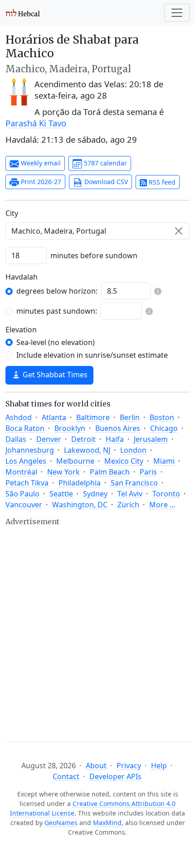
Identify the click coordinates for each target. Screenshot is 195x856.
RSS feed (161, 182)
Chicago (164, 428)
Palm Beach (110, 472)
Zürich (128, 505)
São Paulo (22, 494)
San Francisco (134, 483)
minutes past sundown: (56, 311)
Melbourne (75, 461)
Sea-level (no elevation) (55, 342)
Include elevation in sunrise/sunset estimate (92, 355)
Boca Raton (24, 428)
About (96, 766)
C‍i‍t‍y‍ (11, 213)
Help (159, 766)
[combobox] (97, 231)
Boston (162, 417)
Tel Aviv (129, 494)
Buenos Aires (117, 428)
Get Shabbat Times (54, 375)
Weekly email (40, 163)
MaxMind (107, 822)
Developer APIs (115, 776)
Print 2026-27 (40, 181)
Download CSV (105, 181)
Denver (48, 439)
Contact (66, 776)
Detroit (83, 439)
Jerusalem (151, 439)
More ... (162, 505)
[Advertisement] (97, 625)
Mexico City (123, 461)
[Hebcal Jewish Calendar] (22, 13)
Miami (164, 461)
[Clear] (178, 230)
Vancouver (23, 505)
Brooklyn (69, 428)
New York (63, 472)
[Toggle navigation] (177, 13)
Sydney (95, 494)
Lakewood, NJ (87, 450)
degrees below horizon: (57, 291)
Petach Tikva (27, 483)
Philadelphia (79, 483)
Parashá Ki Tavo (35, 123)
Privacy (129, 766)
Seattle (61, 494)
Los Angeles (25, 461)
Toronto (166, 494)
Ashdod (18, 417)
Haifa (115, 439)
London (133, 450)
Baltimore (93, 417)
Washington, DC (79, 505)
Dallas (15, 439)
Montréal (21, 472)
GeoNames (61, 822)
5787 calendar (104, 163)
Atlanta (54, 417)
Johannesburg (29, 450)
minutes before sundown (93, 255)
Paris (148, 472)
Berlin (130, 417)
